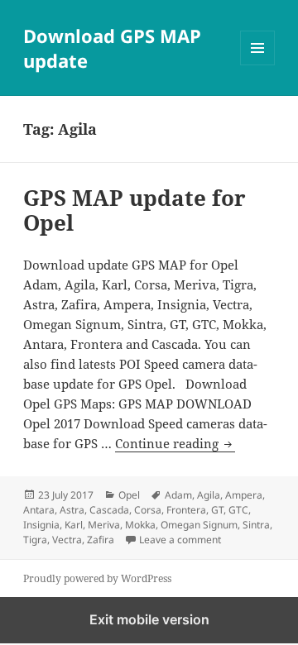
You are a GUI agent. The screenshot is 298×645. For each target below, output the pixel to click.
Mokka (140, 525)
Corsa (147, 510)
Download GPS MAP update (112, 48)
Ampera (243, 495)
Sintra (256, 525)
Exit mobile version (149, 619)
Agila (208, 495)
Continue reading (175, 443)
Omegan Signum (199, 525)
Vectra (67, 540)
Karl (74, 525)
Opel (129, 495)
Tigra (35, 540)
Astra (72, 510)
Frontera (186, 510)
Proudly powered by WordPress (97, 578)
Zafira (100, 540)
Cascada (109, 510)
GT (217, 510)
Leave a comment (180, 540)
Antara (39, 510)
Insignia (41, 525)
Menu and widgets (258, 64)
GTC (238, 510)
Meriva (104, 525)
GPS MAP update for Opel (134, 210)
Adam (178, 495)
